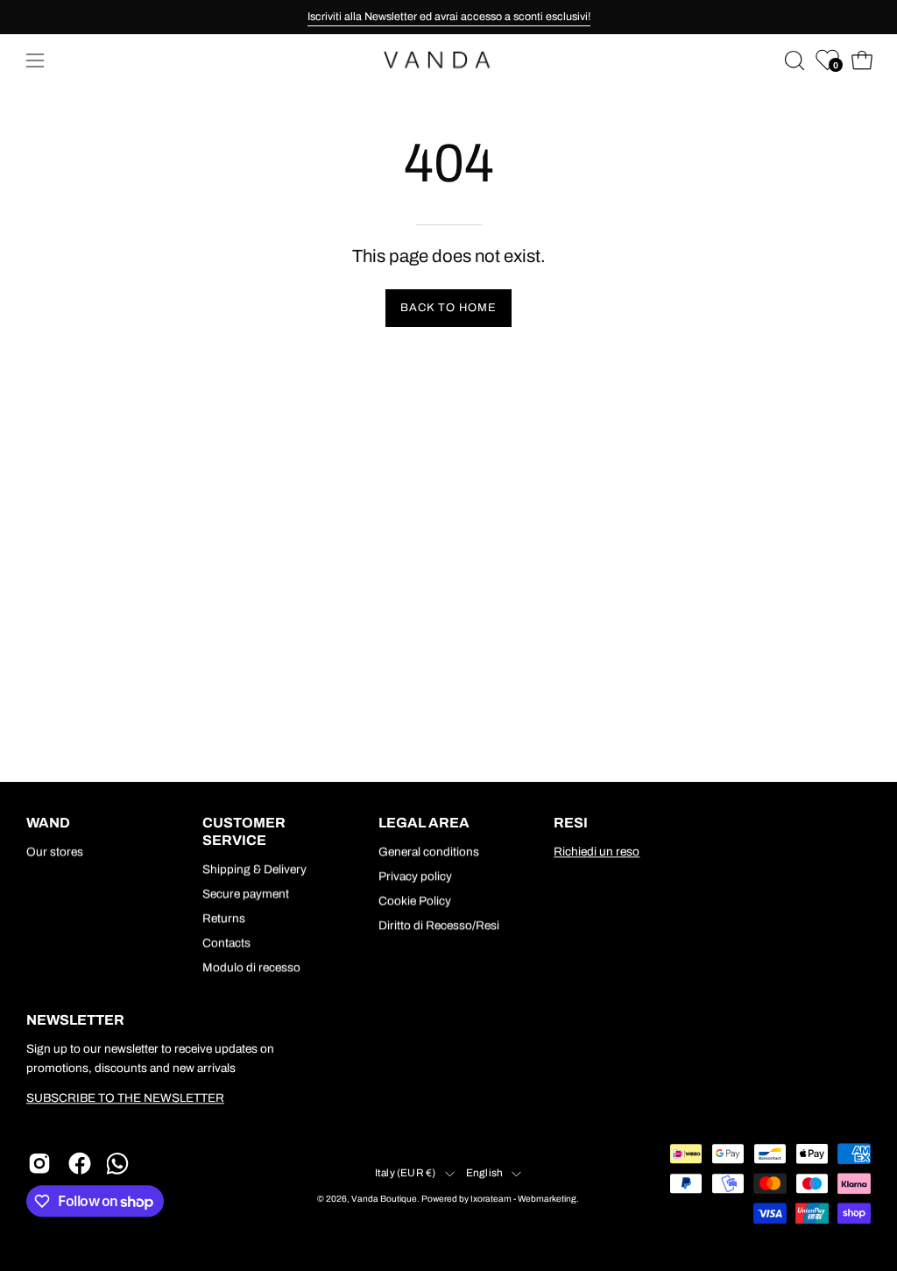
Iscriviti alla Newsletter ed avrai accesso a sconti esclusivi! (448, 17)
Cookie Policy (414, 900)
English (485, 1173)
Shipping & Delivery (254, 869)
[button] (792, 60)
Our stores (54, 851)
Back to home (448, 308)
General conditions (428, 851)
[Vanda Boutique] (448, 60)
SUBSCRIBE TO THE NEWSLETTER (125, 1098)
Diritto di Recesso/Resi (438, 925)
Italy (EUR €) (405, 1173)
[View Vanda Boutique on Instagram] (39, 1163)
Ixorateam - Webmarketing (523, 1199)
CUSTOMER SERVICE (244, 831)
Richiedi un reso (596, 851)
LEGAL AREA (424, 822)
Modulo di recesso (251, 967)
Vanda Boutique (384, 1199)
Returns (223, 918)
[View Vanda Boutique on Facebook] (80, 1163)
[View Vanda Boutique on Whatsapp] (120, 1163)
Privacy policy (415, 876)
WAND (48, 822)
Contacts (226, 942)
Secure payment (245, 893)
